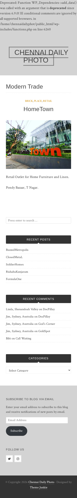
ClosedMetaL (14, 257)
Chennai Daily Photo (41, 482)
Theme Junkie (38, 487)
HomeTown (38, 109)
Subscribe (16, 431)
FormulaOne (14, 279)
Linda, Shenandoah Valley (22, 309)
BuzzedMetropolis (17, 250)
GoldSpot (44, 331)
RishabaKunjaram (17, 272)
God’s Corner (46, 324)
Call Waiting (23, 338)
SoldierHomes (15, 264)
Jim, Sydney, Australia (20, 317)
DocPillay (49, 309)
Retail (47, 101)
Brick (29, 101)
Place (38, 101)
